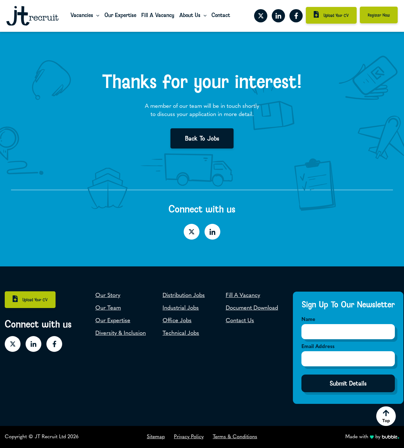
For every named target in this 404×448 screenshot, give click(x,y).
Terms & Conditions (235, 436)
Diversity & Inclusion (120, 333)
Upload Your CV (336, 15)
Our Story (107, 296)
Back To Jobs (202, 138)
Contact (220, 15)
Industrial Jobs (181, 308)
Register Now (379, 15)
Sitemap (156, 436)
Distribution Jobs (184, 296)
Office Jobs (177, 321)
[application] (96, 15)
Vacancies (81, 15)
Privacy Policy (189, 436)
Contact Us (240, 321)
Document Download (252, 308)
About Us (189, 15)
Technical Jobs (181, 333)
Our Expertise (120, 15)
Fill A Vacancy (157, 15)
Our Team (108, 308)
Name (308, 319)
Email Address (318, 346)
